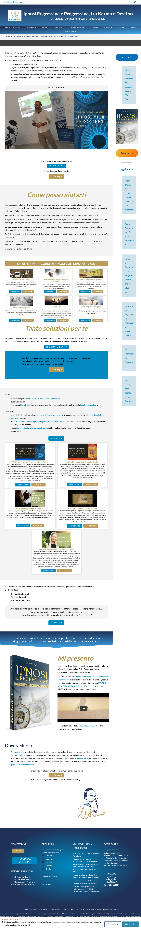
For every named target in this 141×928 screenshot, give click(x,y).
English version (47, 884)
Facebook (49, 856)
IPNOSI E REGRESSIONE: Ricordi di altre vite (84, 869)
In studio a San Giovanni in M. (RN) (116, 856)
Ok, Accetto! (130, 924)
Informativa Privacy (49, 877)
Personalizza (113, 924)
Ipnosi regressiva (17, 877)
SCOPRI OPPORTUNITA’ (56, 347)
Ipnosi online (26, 879)
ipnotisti (25, 405)
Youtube (49, 862)
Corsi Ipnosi (31, 882)
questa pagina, (82, 758)
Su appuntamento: (110, 850)
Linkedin (49, 866)
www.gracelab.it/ (112, 909)
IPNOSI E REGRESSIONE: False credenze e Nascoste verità (85, 861)
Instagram (49, 859)
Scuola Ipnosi (15, 884)
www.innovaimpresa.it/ (93, 909)
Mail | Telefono (55, 909)
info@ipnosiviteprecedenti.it (15, 2)
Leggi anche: (127, 169)
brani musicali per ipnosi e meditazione (32, 428)
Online (22, 755)
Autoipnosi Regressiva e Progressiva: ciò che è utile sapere (129, 275)
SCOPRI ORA (56, 438)
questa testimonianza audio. (22, 765)
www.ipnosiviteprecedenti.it (40, 909)
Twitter (48, 869)
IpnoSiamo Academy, (91, 877)
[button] (135, 2)
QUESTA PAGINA (56, 166)
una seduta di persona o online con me (44, 398)
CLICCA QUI (56, 176)
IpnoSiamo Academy (88, 405)
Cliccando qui (16, 752)
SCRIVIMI (18, 851)
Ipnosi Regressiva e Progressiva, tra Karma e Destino (78, 13)
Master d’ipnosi (27, 884)
